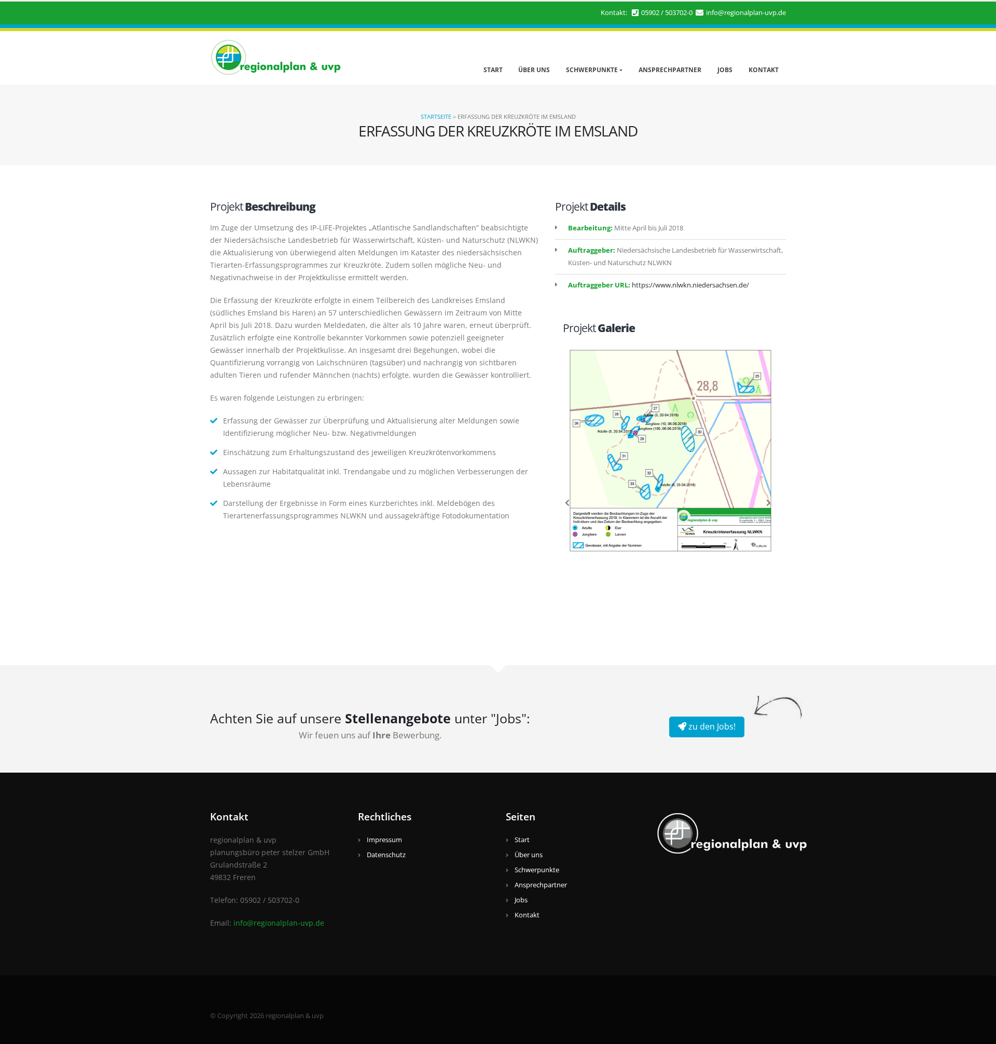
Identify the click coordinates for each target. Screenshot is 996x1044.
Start (493, 69)
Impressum (384, 839)
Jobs (724, 69)
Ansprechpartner (670, 69)
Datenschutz (386, 854)
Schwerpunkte (592, 69)
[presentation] (567, 502)
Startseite (436, 116)
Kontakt (764, 69)
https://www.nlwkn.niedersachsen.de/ (690, 285)
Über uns (534, 69)
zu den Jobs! (711, 726)
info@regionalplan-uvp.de (746, 12)
